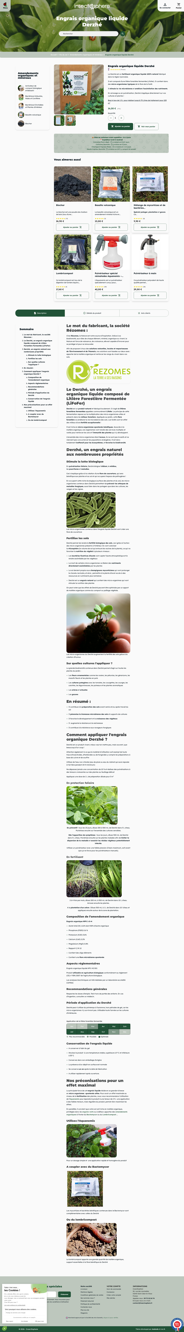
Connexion (110, 1292)
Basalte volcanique (105, 205)
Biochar (60, 205)
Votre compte (113, 1286)
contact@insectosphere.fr (142, 1303)
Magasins (84, 1313)
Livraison (84, 1289)
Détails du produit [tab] (92, 313)
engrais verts (88, 1112)
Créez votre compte (114, 1295)
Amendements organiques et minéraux (28, 75)
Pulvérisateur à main (145, 273)
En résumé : (29, 368)
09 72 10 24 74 (149, 1298)
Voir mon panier (146, 126)
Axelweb (155, 1329)
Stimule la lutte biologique (39, 355)
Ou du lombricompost (37, 420)
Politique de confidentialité (90, 1304)
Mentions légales (87, 1292)
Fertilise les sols (35, 358)
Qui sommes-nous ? (88, 1298)
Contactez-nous (86, 1307)
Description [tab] (40, 313)
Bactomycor (92, 1114)
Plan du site (85, 1310)
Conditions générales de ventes (92, 1295)
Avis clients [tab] (144, 313)
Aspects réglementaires (38, 383)
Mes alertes (111, 1298)
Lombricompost (64, 273)
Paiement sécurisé (87, 1301)
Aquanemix (74, 1099)
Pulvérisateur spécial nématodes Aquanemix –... (109, 274)
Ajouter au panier (120, 126)
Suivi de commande (114, 1289)
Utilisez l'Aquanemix (37, 411)
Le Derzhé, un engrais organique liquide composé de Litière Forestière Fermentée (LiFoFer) (38, 343)
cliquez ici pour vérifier (110, 1317)
